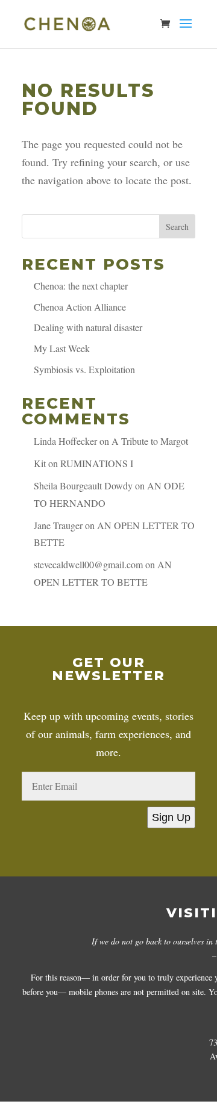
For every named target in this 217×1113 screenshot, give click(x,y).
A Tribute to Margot (150, 441)
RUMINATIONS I (96, 463)
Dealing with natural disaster (88, 327)
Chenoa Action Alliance (80, 306)
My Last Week (62, 348)
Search (177, 226)
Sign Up (171, 817)
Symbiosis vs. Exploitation (84, 369)
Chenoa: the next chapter (81, 285)
